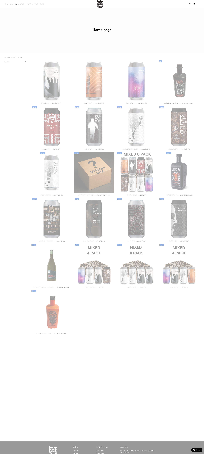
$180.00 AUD (143, 195)
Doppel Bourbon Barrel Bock (45, 241)
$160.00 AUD (143, 287)
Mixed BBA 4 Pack (174, 287)
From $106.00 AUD (60, 241)
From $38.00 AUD (57, 149)
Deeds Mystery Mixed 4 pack (86, 195)
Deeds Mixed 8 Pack (131, 195)
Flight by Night (88, 149)
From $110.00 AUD (99, 149)
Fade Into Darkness (88, 241)
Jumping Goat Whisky (171, 195)
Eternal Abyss (45, 103)
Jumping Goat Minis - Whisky (171, 103)
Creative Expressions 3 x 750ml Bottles (44, 287)
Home (6, 57)
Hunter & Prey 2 (130, 103)
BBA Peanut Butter (173, 149)
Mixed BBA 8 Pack (131, 287)
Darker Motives (173, 241)
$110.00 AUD (101, 287)
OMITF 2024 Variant (45, 195)
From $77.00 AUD (141, 241)
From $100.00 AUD (56, 103)
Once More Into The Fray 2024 (130, 149)
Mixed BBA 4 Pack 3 (89, 287)
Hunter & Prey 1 (88, 103)
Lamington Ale (45, 149)
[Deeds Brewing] (102, 6)
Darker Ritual (130, 241)
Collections (12, 57)
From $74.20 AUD (101, 241)
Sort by (7, 62)
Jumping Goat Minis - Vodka (44, 333)
